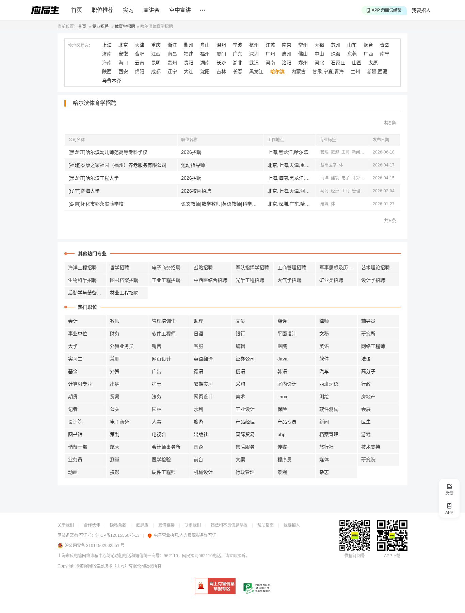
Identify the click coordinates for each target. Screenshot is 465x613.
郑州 (303, 62)
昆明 (156, 62)
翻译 (282, 321)
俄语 (240, 371)
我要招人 (421, 10)
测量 (114, 459)
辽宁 (172, 71)
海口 (123, 62)
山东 (352, 45)
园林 (156, 409)
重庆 (156, 45)
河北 (319, 62)
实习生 (75, 358)
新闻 (356, 152)
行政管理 (245, 472)
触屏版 (142, 525)
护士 (156, 384)
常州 (303, 45)
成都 (156, 71)
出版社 (201, 434)
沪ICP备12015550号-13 (117, 535)
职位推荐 (102, 10)
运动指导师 (193, 165)
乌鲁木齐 (111, 80)
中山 (319, 54)
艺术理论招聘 (375, 267)
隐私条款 (118, 525)
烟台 (368, 45)
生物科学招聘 (82, 280)
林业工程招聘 (124, 292)
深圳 (254, 54)
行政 (366, 384)
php (281, 434)
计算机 (358, 178)
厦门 (221, 54)
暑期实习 (203, 384)
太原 (373, 62)
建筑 (335, 178)
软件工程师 (164, 333)
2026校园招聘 (196, 191)
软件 (324, 358)
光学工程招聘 (250, 280)
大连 (188, 71)
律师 (324, 321)
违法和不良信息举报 (229, 525)
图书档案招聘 (124, 280)
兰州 (355, 71)
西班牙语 (328, 384)
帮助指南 (265, 525)
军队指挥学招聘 (252, 267)
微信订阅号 (354, 555)
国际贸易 (245, 434)
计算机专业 (80, 384)
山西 (357, 62)
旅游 (335, 152)
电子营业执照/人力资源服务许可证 (185, 535)
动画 (73, 472)
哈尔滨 (277, 71)
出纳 (114, 384)
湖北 (237, 62)
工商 (345, 152)
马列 (324, 191)
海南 (107, 62)
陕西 (107, 71)
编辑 (240, 346)
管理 (324, 152)
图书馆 (75, 434)
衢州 (188, 45)
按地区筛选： (80, 45)
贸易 (114, 396)
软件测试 (328, 409)
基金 (73, 371)
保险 (282, 409)
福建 (188, 54)
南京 (286, 45)
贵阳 (188, 62)
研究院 (368, 459)
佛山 (303, 54)
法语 (366, 358)
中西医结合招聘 (210, 280)
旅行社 (326, 447)
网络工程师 (373, 346)
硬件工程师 (164, 472)
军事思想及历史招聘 (338, 267)
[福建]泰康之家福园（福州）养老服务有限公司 (117, 165)
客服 (198, 346)
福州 (205, 54)
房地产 (368, 396)
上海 (107, 45)
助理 (198, 321)
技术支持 (370, 447)
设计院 (75, 421)
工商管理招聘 (291, 267)
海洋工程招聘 (82, 267)
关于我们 (66, 525)
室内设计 (286, 384)
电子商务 (119, 421)
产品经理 (245, 421)
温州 (221, 45)
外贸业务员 (122, 346)
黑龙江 (256, 71)
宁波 (237, 45)
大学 (73, 346)
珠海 (335, 54)
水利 (198, 409)
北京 (123, 45)
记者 (73, 409)
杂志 (324, 472)
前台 (198, 459)
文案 (240, 459)
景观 (282, 472)
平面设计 (286, 333)
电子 (345, 178)
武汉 (254, 62)
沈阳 (205, 71)
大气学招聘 (289, 280)
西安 (123, 71)
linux (282, 396)
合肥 (139, 54)
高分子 (368, 371)
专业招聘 (100, 26)
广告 (156, 371)
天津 (139, 45)
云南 (139, 62)
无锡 (319, 45)
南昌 (172, 54)
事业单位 (77, 333)
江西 (156, 54)
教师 (114, 321)
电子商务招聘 (166, 267)
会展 (366, 409)
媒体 (324, 459)
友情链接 (166, 525)
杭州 (254, 45)
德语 (198, 371)
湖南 (205, 62)
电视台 (159, 434)
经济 (367, 152)
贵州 (172, 62)
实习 (128, 10)
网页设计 (161, 358)
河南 (270, 62)
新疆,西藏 (377, 71)
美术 (240, 396)
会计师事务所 (166, 447)
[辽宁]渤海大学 (84, 191)
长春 (237, 71)
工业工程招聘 (166, 280)
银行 (240, 333)
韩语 (282, 371)
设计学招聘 (373, 280)
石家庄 (338, 62)
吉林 (221, 71)
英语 (324, 346)
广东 (237, 54)
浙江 (172, 45)
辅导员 (368, 321)
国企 (198, 447)
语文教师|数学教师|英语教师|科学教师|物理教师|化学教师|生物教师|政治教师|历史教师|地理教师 (222, 204)
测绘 (324, 396)
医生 (366, 421)
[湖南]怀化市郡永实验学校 (96, 204)
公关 (114, 409)
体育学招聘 (125, 26)
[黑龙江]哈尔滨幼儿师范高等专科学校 (107, 152)
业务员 (75, 459)
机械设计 (203, 472)
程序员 (284, 459)
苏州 (335, 45)
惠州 (286, 54)
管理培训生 (164, 321)
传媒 (282, 447)
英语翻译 (203, 358)
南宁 (384, 54)
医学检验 (161, 459)
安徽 (123, 54)
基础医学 (328, 165)
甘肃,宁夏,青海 (328, 71)
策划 (114, 434)
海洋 (324, 178)
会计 (73, 321)
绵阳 (139, 71)
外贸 (114, 371)
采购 (240, 384)
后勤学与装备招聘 (87, 292)
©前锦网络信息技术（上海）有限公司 (111, 566)
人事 (156, 421)
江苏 (270, 45)
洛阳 (286, 62)
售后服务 (245, 447)
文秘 (324, 333)
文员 (240, 321)
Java (282, 358)
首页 (76, 10)
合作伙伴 (92, 525)
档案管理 (328, 434)
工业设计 (245, 409)
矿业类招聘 (331, 280)
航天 (114, 447)
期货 (73, 396)
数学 (367, 191)
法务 (156, 396)
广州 (270, 54)
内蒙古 (298, 71)
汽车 (324, 371)
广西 (368, 54)
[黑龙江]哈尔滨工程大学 (93, 178)
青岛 (384, 45)
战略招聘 (203, 267)
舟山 (205, 45)
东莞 (352, 54)
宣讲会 (151, 10)
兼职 (114, 358)
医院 (282, 346)
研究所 (368, 333)
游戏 (366, 434)
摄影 (114, 472)
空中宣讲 (180, 10)
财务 (114, 333)
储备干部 (77, 447)
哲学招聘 (119, 267)
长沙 (221, 62)
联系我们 (193, 525)
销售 (156, 346)
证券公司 (245, 358)
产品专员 (286, 421)
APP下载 (392, 555)
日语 (198, 333)
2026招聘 (191, 152)
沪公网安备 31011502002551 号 (95, 545)
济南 (107, 54)
